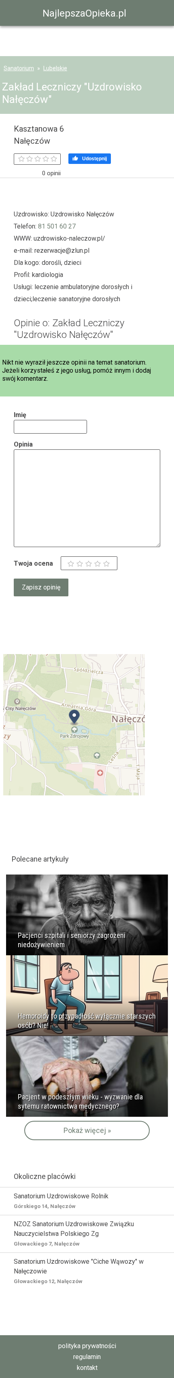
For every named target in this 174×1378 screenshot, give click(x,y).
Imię (20, 415)
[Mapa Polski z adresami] (74, 724)
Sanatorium (19, 68)
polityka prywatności (87, 1346)
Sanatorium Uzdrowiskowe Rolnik (61, 1200)
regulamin (87, 1357)
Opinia (23, 444)
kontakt (87, 1368)
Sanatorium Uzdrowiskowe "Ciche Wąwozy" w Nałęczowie (79, 1271)
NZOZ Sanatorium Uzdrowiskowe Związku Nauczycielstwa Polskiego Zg (74, 1233)
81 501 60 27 (57, 226)
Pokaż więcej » (87, 1130)
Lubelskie (55, 68)
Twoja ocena (33, 563)
